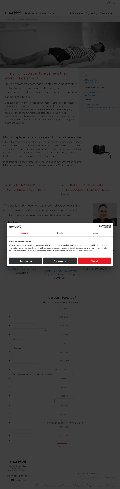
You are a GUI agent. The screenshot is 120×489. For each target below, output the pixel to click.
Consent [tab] (24, 233)
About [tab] (95, 233)
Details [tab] (60, 233)
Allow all (94, 261)
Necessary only (25, 261)
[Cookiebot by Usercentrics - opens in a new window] (100, 226)
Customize (58, 261)
